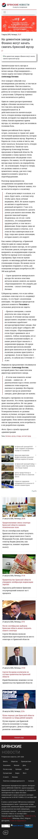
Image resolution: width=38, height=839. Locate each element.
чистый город (26, 436)
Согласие (31, 781)
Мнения (16, 765)
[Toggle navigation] (4, 12)
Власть (5, 761)
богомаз (8, 436)
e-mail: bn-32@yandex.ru (18, 821)
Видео (17, 773)
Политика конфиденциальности (14, 781)
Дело (24, 765)
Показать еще (19, 738)
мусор (14, 436)
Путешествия (7, 773)
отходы (18, 436)
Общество (14, 761)
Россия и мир (7, 769)
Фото (24, 773)
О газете (6, 777)
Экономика (6, 765)
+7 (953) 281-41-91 (29, 816)
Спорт (27, 769)
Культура (18, 769)
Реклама (15, 777)
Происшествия (26, 761)
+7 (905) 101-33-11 (6, 818)
